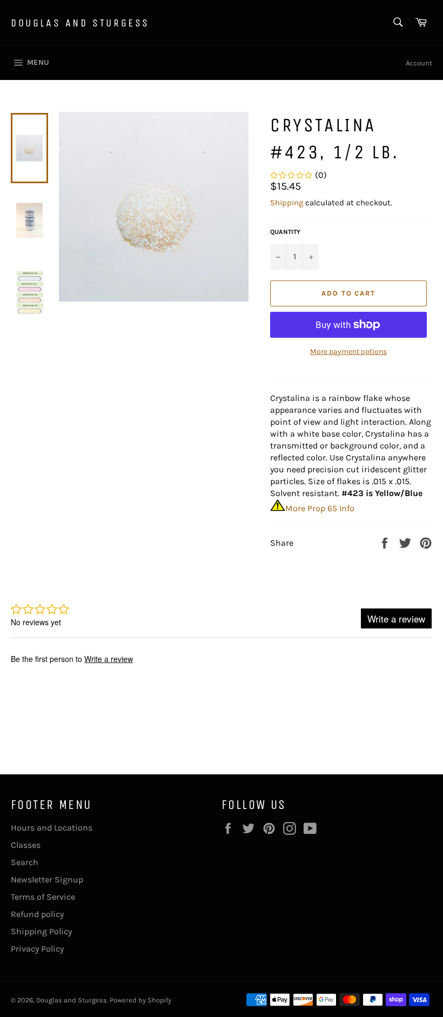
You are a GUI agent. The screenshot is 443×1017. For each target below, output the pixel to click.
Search (24, 862)
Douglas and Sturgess (80, 23)
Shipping (286, 203)
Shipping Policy (41, 931)
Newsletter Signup (47, 879)
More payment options (348, 351)
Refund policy (37, 914)
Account (419, 63)
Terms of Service (43, 897)
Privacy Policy (37, 949)
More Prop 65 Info (319, 508)
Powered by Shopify (140, 1000)
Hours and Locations (51, 827)
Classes (26, 845)
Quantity (285, 232)
